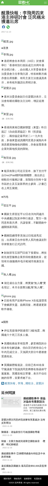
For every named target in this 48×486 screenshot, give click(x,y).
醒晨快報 (10, 383)
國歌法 (29, 383)
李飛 (20, 383)
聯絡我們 (17, 479)
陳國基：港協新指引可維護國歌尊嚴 (20, 432)
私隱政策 (38, 479)
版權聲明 (27, 479)
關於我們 (7, 479)
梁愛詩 (40, 383)
